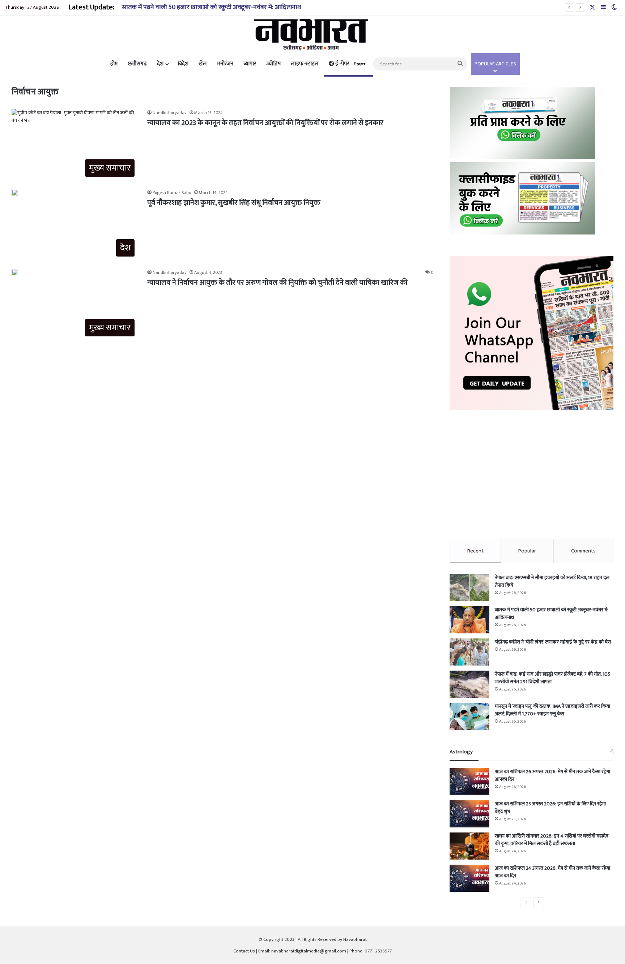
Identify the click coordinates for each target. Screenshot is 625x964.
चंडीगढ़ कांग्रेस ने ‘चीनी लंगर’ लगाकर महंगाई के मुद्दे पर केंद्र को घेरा (553, 642)
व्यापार (249, 63)
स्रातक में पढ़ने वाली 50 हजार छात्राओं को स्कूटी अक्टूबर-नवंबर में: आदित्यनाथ (211, 7)
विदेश (183, 63)
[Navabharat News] (312, 34)
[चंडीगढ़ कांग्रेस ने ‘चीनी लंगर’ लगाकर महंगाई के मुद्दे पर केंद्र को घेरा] (469, 652)
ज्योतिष (273, 63)
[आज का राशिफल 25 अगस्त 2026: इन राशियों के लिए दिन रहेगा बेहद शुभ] (469, 813)
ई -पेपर (349, 63)
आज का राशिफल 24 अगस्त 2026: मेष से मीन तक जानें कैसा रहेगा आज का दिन (552, 872)
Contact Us (244, 951)
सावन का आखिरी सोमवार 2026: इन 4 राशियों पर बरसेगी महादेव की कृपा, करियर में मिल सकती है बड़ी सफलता (551, 840)
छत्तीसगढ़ (137, 63)
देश (160, 63)
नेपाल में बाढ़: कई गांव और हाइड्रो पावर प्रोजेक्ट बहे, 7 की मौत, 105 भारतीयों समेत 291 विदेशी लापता (552, 678)
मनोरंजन (225, 63)
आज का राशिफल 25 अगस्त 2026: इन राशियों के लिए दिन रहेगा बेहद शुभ (550, 807)
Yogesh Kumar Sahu (172, 192)
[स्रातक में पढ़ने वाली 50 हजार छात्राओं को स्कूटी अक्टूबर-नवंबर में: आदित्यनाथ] (469, 619)
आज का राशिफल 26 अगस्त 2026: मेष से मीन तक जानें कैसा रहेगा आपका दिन (552, 775)
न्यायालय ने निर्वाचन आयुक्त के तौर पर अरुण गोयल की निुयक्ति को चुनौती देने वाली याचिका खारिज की (277, 282)
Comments (583, 550)
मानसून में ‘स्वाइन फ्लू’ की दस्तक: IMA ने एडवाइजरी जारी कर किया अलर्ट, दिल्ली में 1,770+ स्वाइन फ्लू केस (552, 710)
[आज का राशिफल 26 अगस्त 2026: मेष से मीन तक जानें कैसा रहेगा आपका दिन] (469, 781)
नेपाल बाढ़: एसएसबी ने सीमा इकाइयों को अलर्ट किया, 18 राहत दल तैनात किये (552, 581)
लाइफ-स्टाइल (305, 63)
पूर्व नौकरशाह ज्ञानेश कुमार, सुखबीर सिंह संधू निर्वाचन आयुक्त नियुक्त (233, 203)
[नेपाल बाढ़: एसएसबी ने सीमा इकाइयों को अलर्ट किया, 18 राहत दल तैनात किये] (469, 587)
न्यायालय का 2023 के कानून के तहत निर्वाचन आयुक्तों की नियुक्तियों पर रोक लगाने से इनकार (265, 123)
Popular (527, 550)
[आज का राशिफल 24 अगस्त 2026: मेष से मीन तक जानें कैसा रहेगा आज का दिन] (469, 878)
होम (114, 63)
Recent (475, 550)
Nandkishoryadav (170, 112)
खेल (203, 63)
